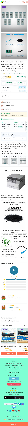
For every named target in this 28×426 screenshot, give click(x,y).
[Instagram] (16, 410)
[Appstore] (9, 397)
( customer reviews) (11, 73)
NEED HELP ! (14, 378)
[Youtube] (13, 410)
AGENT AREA (10, 381)
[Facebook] (8, 410)
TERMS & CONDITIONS (14, 414)
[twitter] (10, 410)
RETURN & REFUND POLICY (14, 416)
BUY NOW (15, 424)
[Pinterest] (19, 410)
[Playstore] (19, 397)
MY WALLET (18, 381)
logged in (9, 321)
